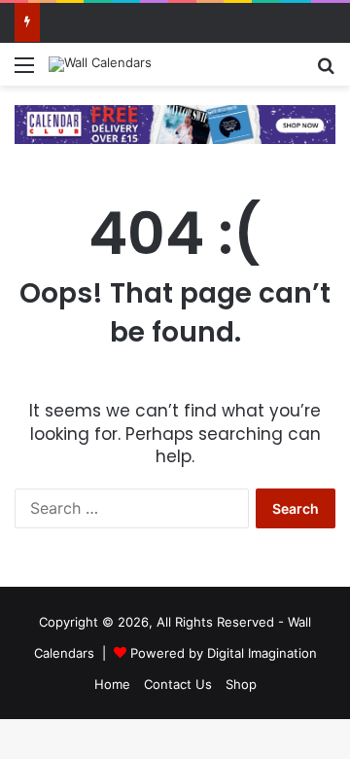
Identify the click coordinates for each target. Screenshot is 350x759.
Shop (241, 684)
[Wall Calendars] (100, 64)
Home (112, 684)
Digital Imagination (262, 653)
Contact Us (178, 684)
